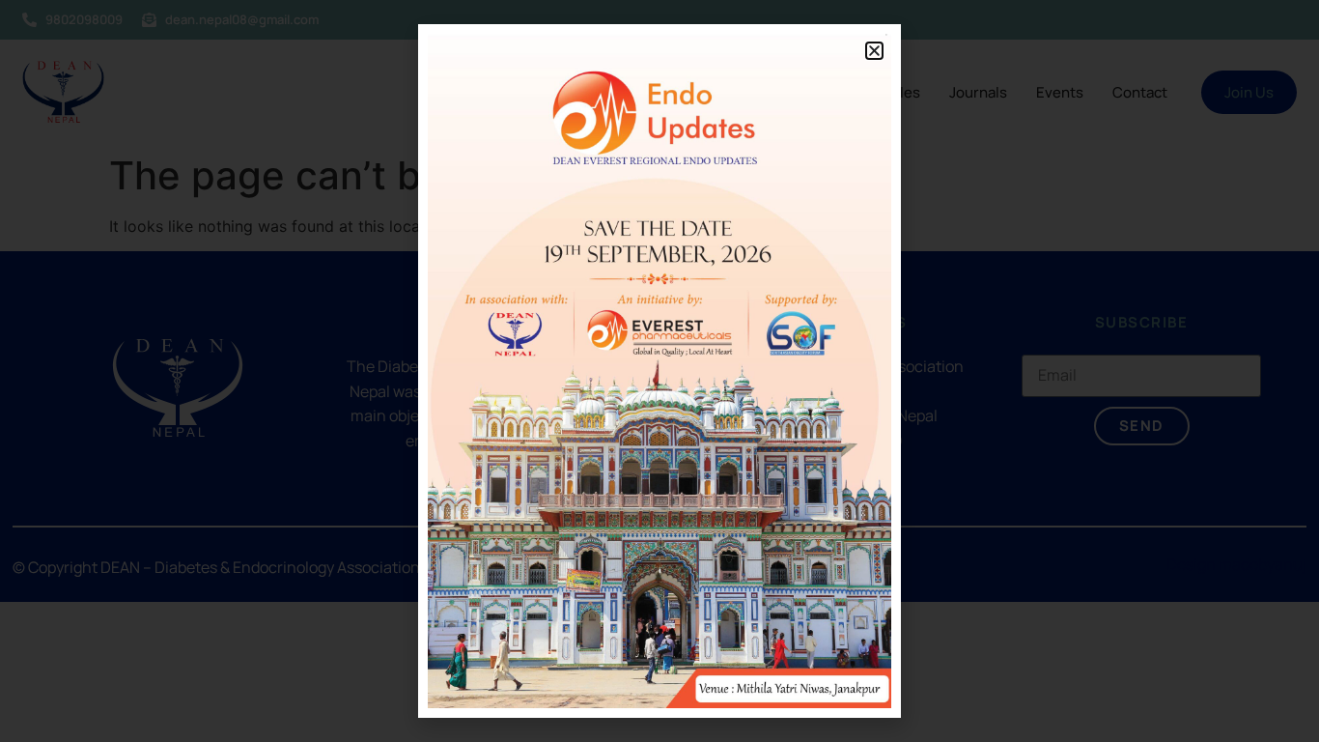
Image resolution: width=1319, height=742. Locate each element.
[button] (874, 50)
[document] (659, 371)
